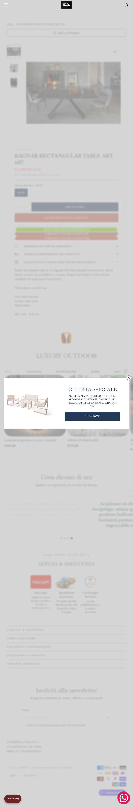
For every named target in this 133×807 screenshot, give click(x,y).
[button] (12, 799)
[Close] (129, 377)
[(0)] (127, 4)
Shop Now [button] (92, 416)
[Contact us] (123, 797)
